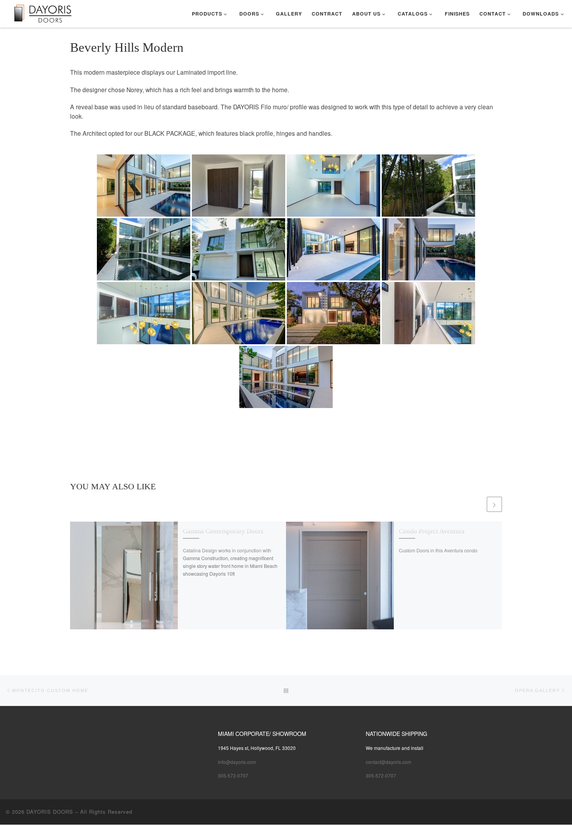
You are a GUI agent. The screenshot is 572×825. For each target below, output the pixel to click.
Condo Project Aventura (432, 531)
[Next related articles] (494, 504)
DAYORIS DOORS (49, 811)
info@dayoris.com (237, 761)
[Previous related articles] (477, 504)
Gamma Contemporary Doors (223, 531)
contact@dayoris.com (388, 761)
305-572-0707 (233, 775)
